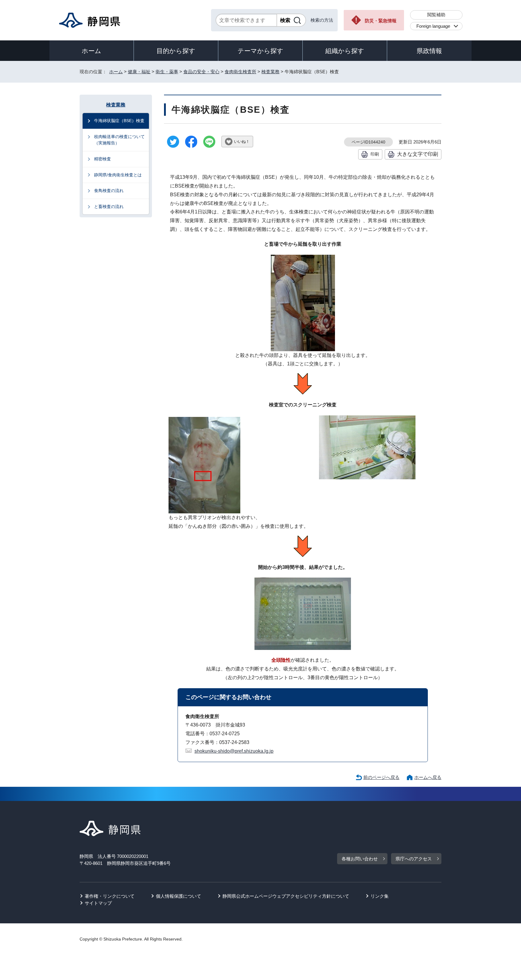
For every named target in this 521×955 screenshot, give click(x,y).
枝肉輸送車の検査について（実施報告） (119, 140)
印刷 (375, 154)
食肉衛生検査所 (240, 71)
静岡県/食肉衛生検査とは (118, 174)
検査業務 (270, 71)
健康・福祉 (139, 71)
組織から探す (344, 50)
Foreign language (433, 26)
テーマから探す (260, 50)
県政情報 (429, 50)
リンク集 (380, 896)
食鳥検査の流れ (109, 190)
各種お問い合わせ (360, 858)
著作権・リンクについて (109, 896)
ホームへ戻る (427, 777)
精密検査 (102, 158)
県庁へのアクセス (414, 858)
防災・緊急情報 (380, 20)
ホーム (91, 50)
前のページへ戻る (381, 777)
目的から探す (175, 50)
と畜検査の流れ (109, 206)
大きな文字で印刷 (417, 154)
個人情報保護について (178, 896)
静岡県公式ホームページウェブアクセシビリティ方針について (286, 896)
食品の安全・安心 (201, 71)
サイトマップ (98, 903)
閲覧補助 (436, 14)
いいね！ (242, 141)
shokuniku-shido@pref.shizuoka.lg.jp (233, 751)
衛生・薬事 (167, 71)
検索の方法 (322, 20)
